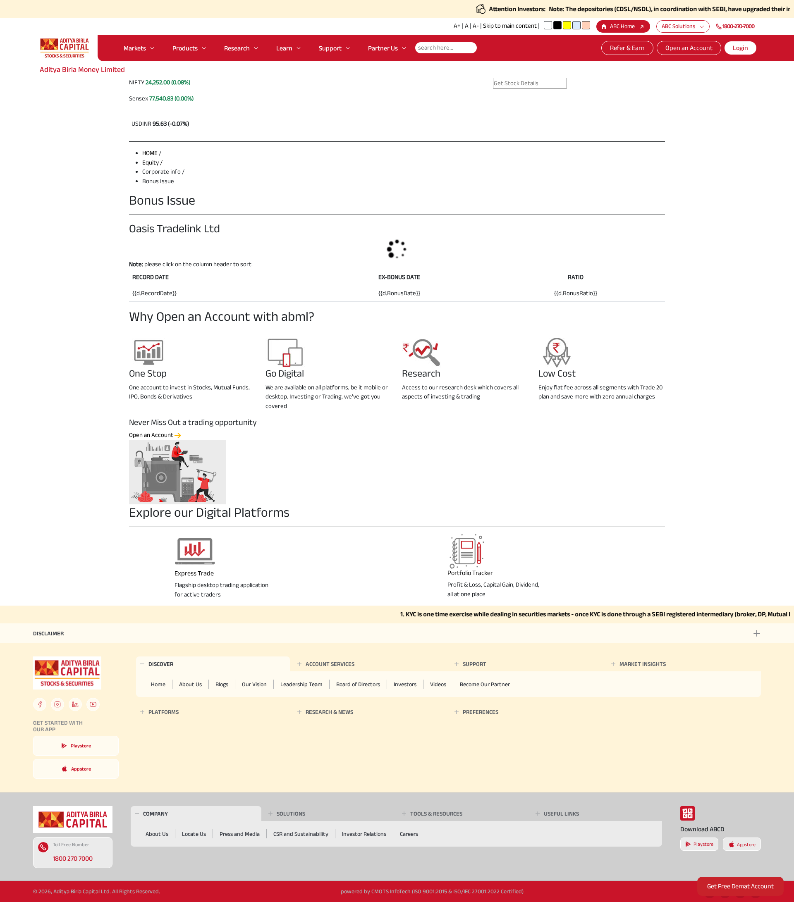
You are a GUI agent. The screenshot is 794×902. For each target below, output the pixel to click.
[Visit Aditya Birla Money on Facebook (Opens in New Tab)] (39, 704)
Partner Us (383, 48)
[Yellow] (567, 25)
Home (158, 684)
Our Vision (254, 684)
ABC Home (622, 26)
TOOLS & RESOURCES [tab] (436, 813)
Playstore (81, 745)
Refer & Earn (627, 47)
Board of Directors (358, 684)
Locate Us (194, 833)
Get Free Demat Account (740, 886)
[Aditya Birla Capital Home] (72, 818)
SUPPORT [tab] (474, 664)
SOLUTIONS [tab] (291, 813)
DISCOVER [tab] (160, 664)
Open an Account (689, 47)
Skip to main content (510, 25)
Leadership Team (301, 684)
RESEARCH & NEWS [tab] (329, 712)
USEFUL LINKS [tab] (561, 813)
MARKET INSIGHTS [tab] (642, 664)
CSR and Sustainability (300, 833)
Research (237, 48)
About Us (190, 684)
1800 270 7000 (73, 858)
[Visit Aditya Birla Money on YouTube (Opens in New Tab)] (93, 704)
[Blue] (576, 25)
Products (185, 48)
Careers (409, 833)
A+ (457, 25)
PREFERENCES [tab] (480, 712)
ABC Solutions (678, 26)
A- (476, 25)
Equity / (152, 162)
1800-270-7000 (738, 26)
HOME (150, 152)
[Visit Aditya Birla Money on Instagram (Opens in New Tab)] (57, 704)
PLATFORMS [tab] (163, 712)
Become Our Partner (485, 684)
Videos (438, 684)
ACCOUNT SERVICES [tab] (330, 664)
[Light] (548, 25)
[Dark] (557, 25)
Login (740, 47)
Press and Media (240, 833)
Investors (405, 684)
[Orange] (586, 25)
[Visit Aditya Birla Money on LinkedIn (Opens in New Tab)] (75, 704)
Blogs (221, 684)
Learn (284, 48)
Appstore (81, 768)
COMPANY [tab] (155, 813)
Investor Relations (364, 833)
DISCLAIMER (48, 633)
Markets (135, 48)
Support (330, 48)
